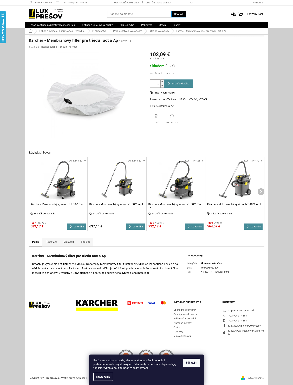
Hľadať (178, 14)
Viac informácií (139, 368)
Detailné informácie (160, 106)
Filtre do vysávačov (211, 263)
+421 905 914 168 (237, 315)
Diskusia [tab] (68, 241)
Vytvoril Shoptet (256, 377)
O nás (176, 327)
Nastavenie (103, 376)
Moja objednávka (182, 336)
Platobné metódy (182, 323)
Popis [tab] (35, 241)
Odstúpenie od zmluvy (159, 2)
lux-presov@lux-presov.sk (241, 310)
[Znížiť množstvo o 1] (162, 86)
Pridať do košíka (180, 83)
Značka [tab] (85, 241)
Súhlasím (191, 362)
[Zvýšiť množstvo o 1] (162, 82)
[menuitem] (51, 25)
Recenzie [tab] (51, 241)
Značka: (68, 46)
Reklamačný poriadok (184, 318)
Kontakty (178, 331)
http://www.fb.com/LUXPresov (244, 325)
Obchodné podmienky (126, 2)
